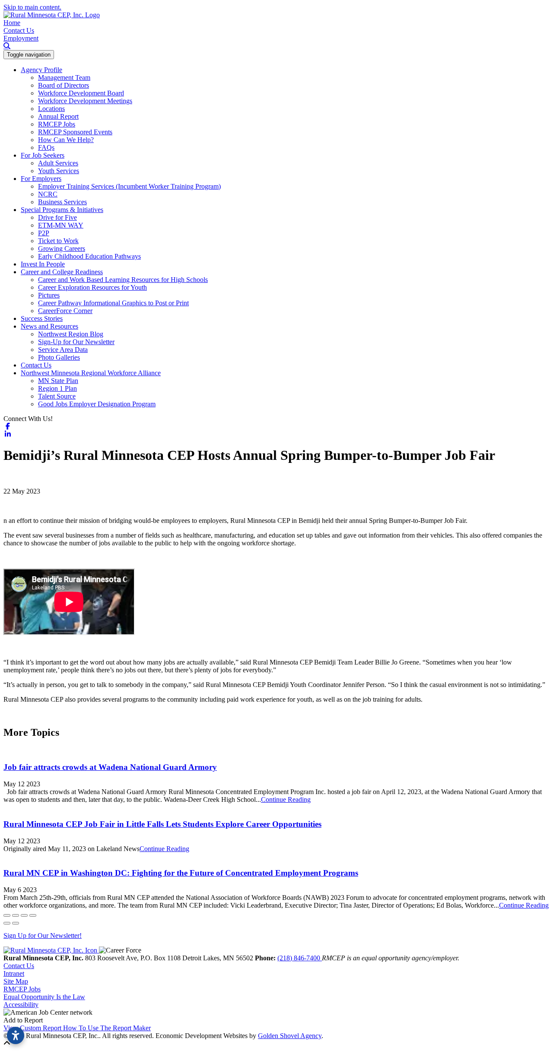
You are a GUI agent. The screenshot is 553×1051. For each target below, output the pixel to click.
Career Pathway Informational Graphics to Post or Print (113, 303)
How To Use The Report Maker (107, 1028)
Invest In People (43, 264)
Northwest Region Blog (70, 334)
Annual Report (58, 116)
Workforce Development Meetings (85, 100)
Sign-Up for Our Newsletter (76, 341)
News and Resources (49, 326)
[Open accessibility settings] (15, 1035)
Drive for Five (57, 217)
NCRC (47, 194)
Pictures (49, 295)
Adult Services (58, 163)
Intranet (13, 973)
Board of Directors (63, 85)
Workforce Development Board (81, 93)
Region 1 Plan (57, 388)
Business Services (62, 202)
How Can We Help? (66, 139)
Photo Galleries (59, 357)
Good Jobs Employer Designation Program (97, 404)
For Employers (41, 178)
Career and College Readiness (62, 271)
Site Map (15, 981)
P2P (43, 233)
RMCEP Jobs (56, 124)
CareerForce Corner (65, 310)
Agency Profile (41, 69)
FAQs (46, 147)
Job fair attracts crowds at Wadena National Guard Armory (110, 767)
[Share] (15, 915)
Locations (51, 108)
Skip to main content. (32, 7)
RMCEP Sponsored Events (75, 132)
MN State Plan (58, 380)
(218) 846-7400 (299, 958)
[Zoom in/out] (32, 915)
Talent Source (57, 396)
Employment (20, 38)
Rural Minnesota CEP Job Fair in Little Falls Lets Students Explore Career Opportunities (162, 824)
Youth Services (58, 170)
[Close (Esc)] (6, 915)
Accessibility (20, 1004)
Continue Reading (286, 799)
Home (11, 22)
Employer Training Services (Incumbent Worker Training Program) (129, 186)
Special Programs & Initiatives (62, 209)
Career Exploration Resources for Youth (92, 287)
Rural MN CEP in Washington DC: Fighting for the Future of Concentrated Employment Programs (180, 872)
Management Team (64, 77)
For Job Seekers (42, 155)
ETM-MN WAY (60, 225)
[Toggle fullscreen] (24, 915)
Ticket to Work (58, 240)
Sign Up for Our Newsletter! (42, 935)
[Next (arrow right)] (15, 923)
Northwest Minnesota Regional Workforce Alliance (91, 373)
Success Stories (42, 318)
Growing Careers (61, 248)
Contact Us (18, 30)
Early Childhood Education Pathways (89, 256)
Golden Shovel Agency (289, 1035)
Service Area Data (63, 349)
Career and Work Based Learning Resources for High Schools (123, 279)
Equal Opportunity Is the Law (44, 996)
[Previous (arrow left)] (6, 923)
